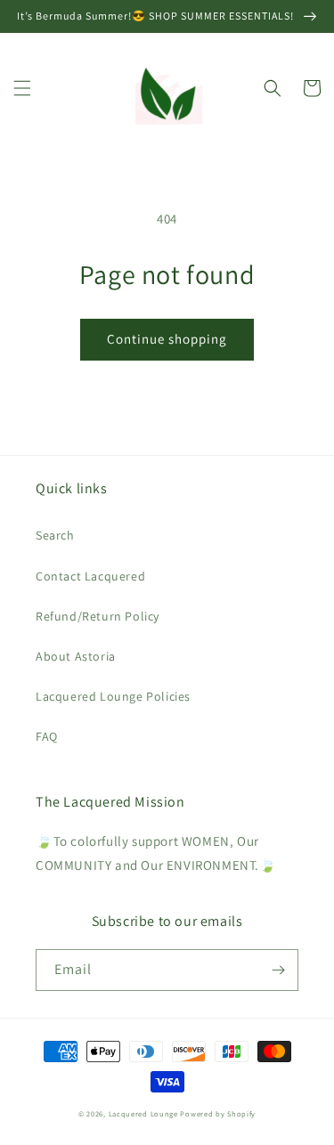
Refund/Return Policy (97, 616)
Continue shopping (167, 338)
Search (55, 535)
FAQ (47, 736)
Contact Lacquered (90, 576)
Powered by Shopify (218, 1113)
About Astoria (76, 656)
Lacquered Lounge (145, 1113)
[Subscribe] (277, 970)
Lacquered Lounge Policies (113, 696)
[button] (22, 88)
